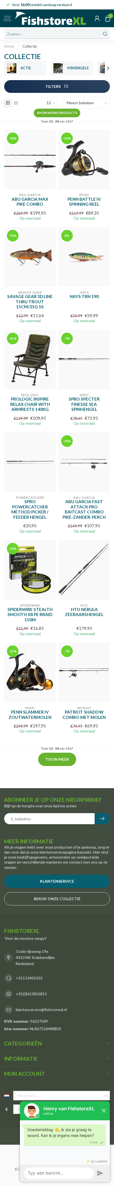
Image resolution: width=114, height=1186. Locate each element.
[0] (107, 18)
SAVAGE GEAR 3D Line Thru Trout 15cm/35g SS (30, 301)
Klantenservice (57, 881)
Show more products (57, 113)
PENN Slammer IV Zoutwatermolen (30, 714)
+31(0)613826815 (31, 993)
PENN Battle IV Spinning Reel (84, 202)
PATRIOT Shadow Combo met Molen (84, 714)
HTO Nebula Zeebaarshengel (84, 612)
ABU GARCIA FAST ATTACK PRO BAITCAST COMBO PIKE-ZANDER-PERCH (84, 509)
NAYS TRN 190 (84, 296)
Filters (53, 86)
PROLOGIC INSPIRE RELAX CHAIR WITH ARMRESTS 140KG (30, 404)
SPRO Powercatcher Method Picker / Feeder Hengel (29, 509)
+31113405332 (29, 978)
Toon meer (57, 759)
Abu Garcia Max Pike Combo (30, 202)
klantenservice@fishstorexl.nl (41, 1009)
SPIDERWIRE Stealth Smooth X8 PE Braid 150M (30, 614)
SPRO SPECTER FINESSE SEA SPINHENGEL (84, 404)
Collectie (29, 46)
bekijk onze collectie (57, 898)
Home (9, 46)
